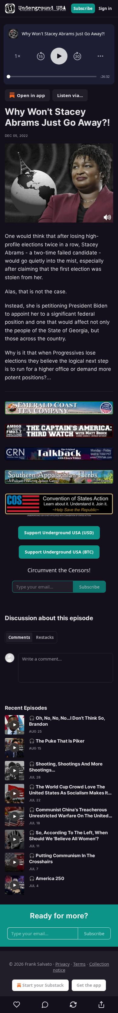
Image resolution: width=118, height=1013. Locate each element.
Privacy (62, 964)
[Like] (16, 1005)
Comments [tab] (19, 637)
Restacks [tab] (45, 637)
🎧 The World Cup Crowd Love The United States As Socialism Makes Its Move (69, 790)
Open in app (31, 95)
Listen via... (70, 95)
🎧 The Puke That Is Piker (56, 741)
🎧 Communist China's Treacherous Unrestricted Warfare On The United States (69, 813)
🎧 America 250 (46, 878)
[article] (59, 724)
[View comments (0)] (45, 1005)
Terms (79, 964)
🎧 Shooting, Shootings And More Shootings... (66, 767)
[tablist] (31, 637)
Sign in (105, 8)
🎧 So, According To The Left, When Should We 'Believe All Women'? (68, 835)
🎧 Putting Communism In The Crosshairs (62, 858)
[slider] (52, 77)
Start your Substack (43, 985)
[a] (14, 725)
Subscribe (83, 8)
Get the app (89, 985)
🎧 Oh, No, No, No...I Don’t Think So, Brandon (67, 721)
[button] (17, 56)
